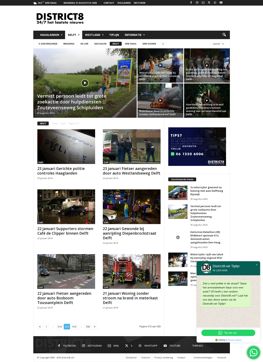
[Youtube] (221, 3)
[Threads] (227, 3)
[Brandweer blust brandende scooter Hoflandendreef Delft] (160, 100)
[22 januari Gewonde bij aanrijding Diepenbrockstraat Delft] (132, 206)
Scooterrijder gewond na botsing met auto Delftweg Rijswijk (206, 191)
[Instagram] (197, 3)
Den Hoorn (149, 43)
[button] (224, 35)
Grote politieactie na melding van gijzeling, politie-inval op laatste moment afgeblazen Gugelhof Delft (206, 74)
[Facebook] (191, 3)
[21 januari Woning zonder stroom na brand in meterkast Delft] (132, 271)
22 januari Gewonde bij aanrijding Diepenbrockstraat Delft (129, 233)
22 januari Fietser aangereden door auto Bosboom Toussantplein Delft (64, 298)
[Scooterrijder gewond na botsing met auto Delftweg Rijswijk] (178, 193)
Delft (72, 35)
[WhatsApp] (215, 3)
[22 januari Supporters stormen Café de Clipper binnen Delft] (66, 206)
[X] (209, 3)
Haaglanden (49, 35)
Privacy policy (234, 340)
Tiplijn (114, 35)
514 (60, 326)
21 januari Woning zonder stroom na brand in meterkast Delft (130, 298)
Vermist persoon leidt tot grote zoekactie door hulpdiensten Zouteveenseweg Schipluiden (71, 102)
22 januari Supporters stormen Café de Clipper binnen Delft (65, 231)
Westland (92, 35)
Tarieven (221, 357)
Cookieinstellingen (203, 357)
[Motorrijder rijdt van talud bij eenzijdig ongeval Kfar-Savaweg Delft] (160, 65)
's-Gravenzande (47, 43)
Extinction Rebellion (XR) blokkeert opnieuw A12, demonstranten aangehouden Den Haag (205, 237)
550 (88, 326)
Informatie (133, 35)
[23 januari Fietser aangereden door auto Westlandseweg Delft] (132, 146)
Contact (109, 2)
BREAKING (69, 43)
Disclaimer (124, 2)
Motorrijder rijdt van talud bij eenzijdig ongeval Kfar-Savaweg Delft (159, 76)
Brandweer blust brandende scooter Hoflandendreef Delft (157, 112)
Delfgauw (100, 43)
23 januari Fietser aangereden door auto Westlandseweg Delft (131, 171)
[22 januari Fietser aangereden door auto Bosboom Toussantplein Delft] (66, 271)
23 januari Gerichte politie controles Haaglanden (61, 171)
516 (74, 326)
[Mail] (203, 3)
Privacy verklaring (163, 357)
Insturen (139, 2)
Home (54, 123)
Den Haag (131, 43)
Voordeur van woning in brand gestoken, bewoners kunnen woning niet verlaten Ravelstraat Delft (206, 109)
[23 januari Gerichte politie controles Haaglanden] (66, 146)
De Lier (84, 43)
